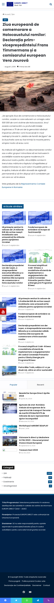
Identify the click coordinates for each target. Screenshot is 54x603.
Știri (13, 14)
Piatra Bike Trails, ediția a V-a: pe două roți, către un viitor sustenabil (35, 368)
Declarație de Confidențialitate (17, 585)
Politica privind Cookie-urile (33, 581)
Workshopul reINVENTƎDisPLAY (33, 425)
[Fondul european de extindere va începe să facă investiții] (40, 218)
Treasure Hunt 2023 (28, 450)
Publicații (7, 477)
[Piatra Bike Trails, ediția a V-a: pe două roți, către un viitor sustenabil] (9, 371)
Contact (46, 585)
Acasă (7, 14)
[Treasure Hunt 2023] (10, 454)
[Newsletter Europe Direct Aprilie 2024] (10, 397)
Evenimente (9, 481)
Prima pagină (14, 581)
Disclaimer (36, 585)
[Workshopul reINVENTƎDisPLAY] (10, 429)
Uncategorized (10, 486)
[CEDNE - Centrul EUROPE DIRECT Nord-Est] (17, 4)
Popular (13, 384)
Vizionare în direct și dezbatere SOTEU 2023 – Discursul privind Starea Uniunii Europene (34, 440)
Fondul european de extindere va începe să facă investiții (39, 229)
